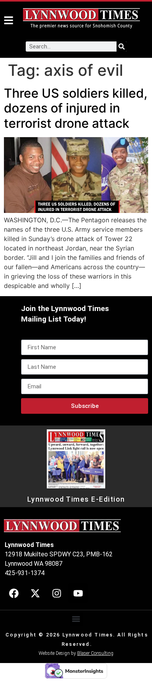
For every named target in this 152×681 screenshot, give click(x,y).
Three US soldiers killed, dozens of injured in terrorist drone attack (75, 108)
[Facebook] (13, 593)
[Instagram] (56, 593)
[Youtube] (78, 593)
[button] (76, 619)
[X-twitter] (35, 593)
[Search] (122, 46)
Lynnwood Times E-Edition (76, 499)
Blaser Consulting (95, 653)
